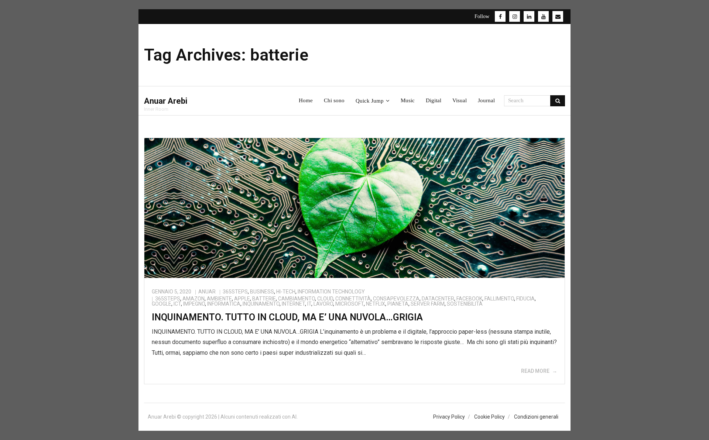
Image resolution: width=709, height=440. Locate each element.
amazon (193, 299)
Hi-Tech (285, 292)
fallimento (499, 299)
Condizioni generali (536, 417)
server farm (428, 304)
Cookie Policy (489, 417)
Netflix (375, 304)
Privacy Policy (449, 417)
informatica (223, 304)
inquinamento (261, 304)
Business (262, 292)
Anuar (207, 292)
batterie (264, 299)
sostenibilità (465, 304)
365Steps (235, 292)
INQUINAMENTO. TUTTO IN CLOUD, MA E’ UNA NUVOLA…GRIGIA (287, 317)
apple (242, 299)
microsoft (349, 304)
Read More (535, 371)
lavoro (323, 304)
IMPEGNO (194, 304)
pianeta (397, 304)
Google (161, 304)
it (309, 304)
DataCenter (438, 299)
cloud (325, 299)
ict (177, 304)
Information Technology (331, 292)
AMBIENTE (219, 299)
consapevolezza (396, 299)
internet (293, 304)
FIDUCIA (525, 299)
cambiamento (296, 299)
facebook (469, 299)
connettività (353, 299)
